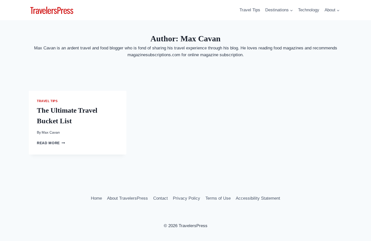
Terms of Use (218, 198)
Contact (160, 198)
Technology (308, 10)
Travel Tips (250, 10)
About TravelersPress (127, 198)
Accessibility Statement (258, 198)
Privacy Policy (186, 198)
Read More (51, 143)
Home (96, 198)
